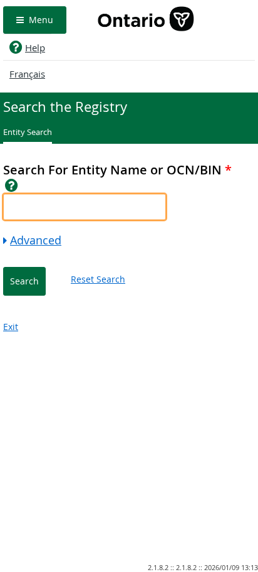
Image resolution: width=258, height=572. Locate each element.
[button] (34, 20)
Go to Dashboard (146, 20)
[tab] (27, 133)
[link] (11, 185)
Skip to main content (219, 5)
